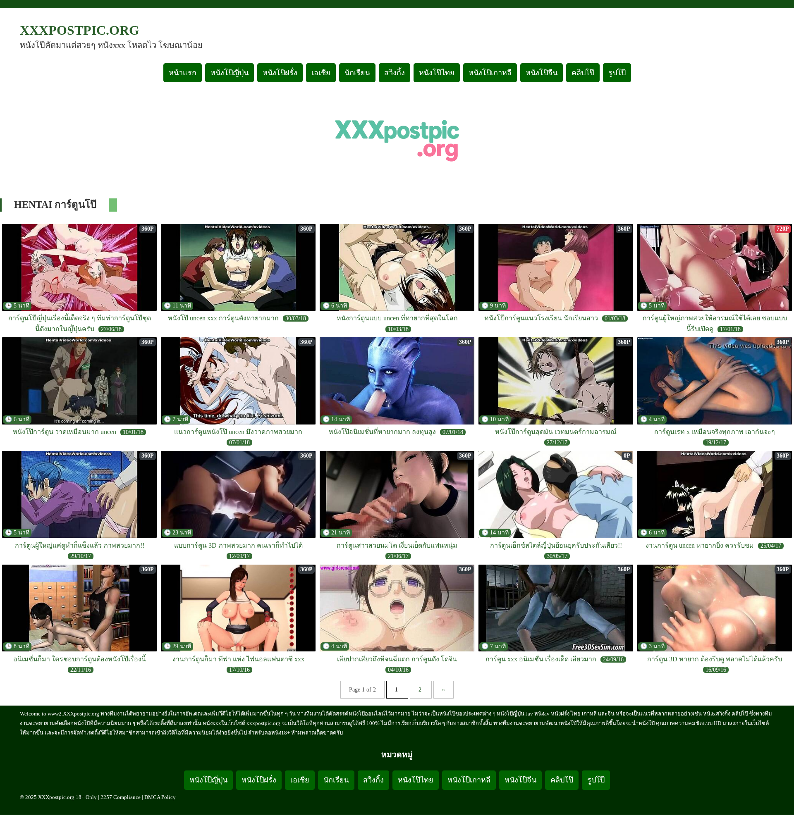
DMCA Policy (160, 797)
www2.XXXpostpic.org (73, 714)
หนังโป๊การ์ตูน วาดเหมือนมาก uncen (64, 431)
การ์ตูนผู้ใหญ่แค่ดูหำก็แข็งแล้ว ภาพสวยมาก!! (79, 545)
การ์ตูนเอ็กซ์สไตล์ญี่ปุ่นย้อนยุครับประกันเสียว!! (556, 545)
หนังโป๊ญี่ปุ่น (229, 73)
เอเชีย (320, 73)
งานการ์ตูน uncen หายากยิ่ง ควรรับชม (700, 545)
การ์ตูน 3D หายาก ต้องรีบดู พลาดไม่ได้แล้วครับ (714, 659)
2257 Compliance (120, 797)
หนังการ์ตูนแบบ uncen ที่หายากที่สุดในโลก (397, 318)
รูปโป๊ (617, 73)
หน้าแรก (182, 73)
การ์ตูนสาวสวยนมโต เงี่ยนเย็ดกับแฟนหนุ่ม (397, 545)
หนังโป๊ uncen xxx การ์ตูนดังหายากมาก (223, 318)
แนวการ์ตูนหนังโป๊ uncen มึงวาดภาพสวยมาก (238, 431)
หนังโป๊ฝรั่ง (280, 73)
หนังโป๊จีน (541, 73)
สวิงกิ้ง (394, 73)
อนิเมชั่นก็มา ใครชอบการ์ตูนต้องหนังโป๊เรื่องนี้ (79, 659)
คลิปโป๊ (583, 73)
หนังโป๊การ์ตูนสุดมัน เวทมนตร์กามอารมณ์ (556, 431)
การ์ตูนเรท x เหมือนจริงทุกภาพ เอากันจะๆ (714, 431)
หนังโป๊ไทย (436, 73)
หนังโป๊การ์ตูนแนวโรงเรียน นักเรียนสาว (541, 318)
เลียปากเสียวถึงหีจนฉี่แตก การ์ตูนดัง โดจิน (397, 659)
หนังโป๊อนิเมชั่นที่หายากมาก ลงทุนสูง (382, 431)
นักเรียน (357, 73)
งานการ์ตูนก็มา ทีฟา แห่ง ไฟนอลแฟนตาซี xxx (238, 659)
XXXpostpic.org (79, 30)
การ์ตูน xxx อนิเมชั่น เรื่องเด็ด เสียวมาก (540, 659)
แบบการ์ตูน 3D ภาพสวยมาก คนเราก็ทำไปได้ (238, 545)
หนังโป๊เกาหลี (490, 73)
